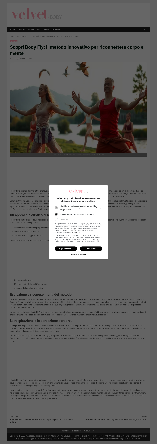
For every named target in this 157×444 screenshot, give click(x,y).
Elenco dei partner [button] (74, 232)
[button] (78, 219)
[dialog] (78, 222)
